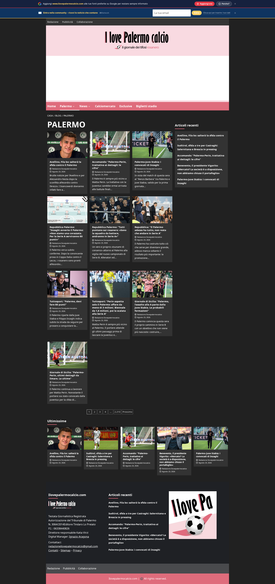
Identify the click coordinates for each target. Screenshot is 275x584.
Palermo (66, 106)
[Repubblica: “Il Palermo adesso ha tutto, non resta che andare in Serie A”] (152, 209)
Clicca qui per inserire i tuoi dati (216, 13)
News (83, 106)
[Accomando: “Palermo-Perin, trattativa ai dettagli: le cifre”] (110, 144)
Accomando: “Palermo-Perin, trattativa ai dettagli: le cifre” (109, 165)
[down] (73, 106)
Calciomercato (105, 106)
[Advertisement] (137, 78)
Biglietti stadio (146, 106)
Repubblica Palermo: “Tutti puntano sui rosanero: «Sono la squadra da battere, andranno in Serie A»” (109, 231)
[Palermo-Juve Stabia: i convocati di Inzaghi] (152, 144)
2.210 (117, 411)
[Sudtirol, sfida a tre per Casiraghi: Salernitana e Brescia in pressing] (101, 438)
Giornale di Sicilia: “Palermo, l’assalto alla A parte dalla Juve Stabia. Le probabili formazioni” (152, 306)
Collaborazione (85, 21)
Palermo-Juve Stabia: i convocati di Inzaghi (148, 163)
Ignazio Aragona (79, 536)
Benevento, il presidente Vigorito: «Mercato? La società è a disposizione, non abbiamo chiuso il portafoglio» (200, 169)
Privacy (77, 550)
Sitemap (66, 550)
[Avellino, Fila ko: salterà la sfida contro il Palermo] (67, 144)
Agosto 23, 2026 (58, 171)
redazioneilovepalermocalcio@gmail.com (73, 546)
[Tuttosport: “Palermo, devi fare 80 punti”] (67, 284)
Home (51, 106)
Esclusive (125, 106)
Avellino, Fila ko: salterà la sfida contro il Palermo (65, 163)
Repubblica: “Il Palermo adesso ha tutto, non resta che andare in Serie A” (150, 230)
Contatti (53, 550)
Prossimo (127, 411)
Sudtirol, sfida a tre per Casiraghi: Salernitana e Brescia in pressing (197, 147)
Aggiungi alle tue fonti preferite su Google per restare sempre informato (95, 3)
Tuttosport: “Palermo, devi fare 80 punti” (65, 303)
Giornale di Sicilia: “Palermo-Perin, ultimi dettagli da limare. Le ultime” (67, 375)
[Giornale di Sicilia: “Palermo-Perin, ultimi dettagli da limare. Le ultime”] (67, 355)
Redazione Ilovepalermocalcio (64, 169)
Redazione (52, 21)
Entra (196, 12)
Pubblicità (67, 21)
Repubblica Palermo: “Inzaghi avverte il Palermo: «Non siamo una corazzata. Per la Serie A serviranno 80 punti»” (66, 233)
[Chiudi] (235, 3)
